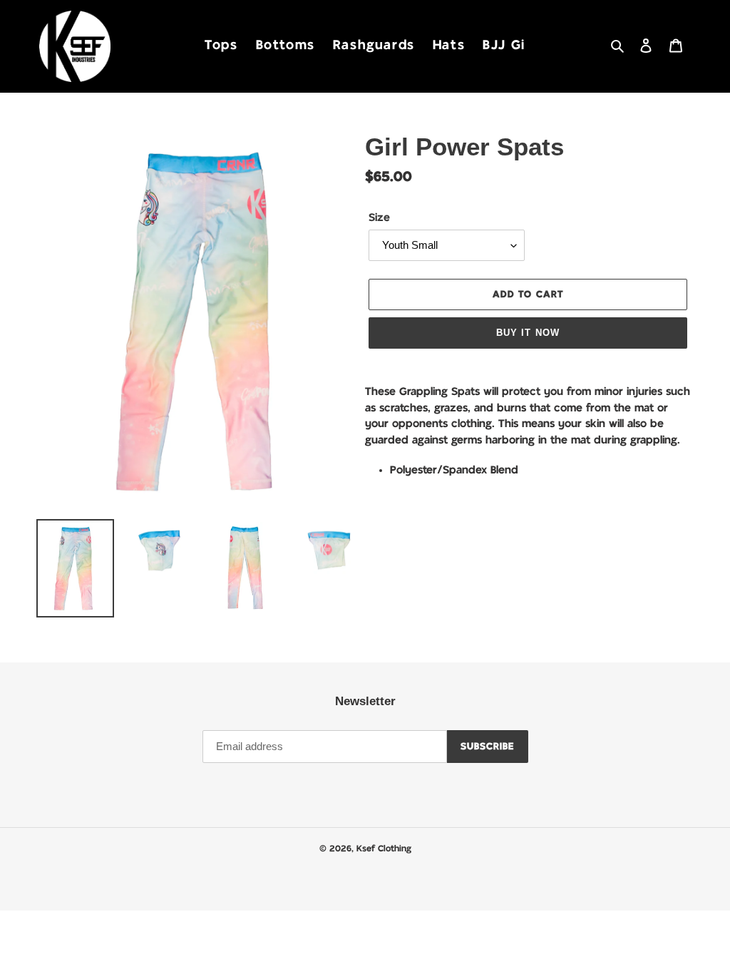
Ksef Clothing (383, 848)
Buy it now (527, 332)
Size (379, 217)
